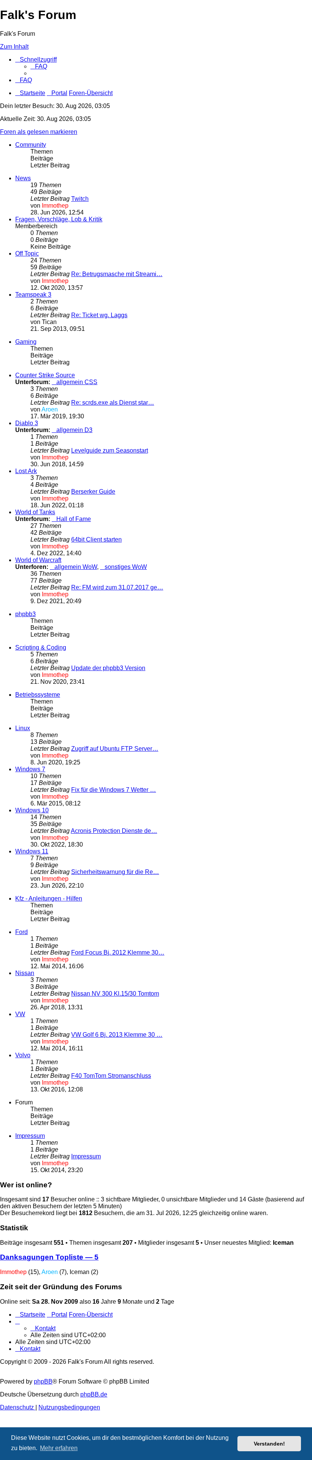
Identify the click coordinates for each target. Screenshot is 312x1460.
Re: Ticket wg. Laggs (99, 315)
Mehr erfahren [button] (59, 1448)
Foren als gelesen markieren (38, 132)
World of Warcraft (38, 560)
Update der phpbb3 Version (108, 668)
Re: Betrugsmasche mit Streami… (116, 274)
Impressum (30, 1136)
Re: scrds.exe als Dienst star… (112, 402)
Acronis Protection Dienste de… (114, 831)
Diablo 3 (26, 423)
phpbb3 (25, 614)
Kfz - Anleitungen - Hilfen (48, 898)
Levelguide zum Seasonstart (109, 450)
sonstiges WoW (126, 567)
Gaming (26, 341)
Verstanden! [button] (269, 1444)
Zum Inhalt (14, 46)
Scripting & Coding (40, 647)
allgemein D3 (74, 430)
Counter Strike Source (45, 375)
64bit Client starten (96, 539)
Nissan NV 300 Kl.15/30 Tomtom (115, 993)
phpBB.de (93, 1394)
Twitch (80, 198)
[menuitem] (38, 66)
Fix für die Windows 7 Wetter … (113, 789)
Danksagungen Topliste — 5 (49, 1257)
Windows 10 (32, 810)
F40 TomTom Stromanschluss (111, 1075)
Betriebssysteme (37, 694)
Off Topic (27, 253)
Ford (21, 932)
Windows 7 (30, 769)
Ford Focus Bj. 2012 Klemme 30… (117, 952)
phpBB (43, 1381)
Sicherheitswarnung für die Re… (115, 872)
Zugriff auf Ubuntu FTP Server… (114, 748)
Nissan (24, 973)
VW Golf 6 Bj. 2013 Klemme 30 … (116, 1034)
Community (30, 144)
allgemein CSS (76, 382)
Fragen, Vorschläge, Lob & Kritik (58, 219)
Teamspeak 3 (33, 294)
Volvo (22, 1055)
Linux (22, 728)
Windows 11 (31, 851)
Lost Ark (26, 471)
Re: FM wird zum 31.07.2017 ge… (117, 587)
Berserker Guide (93, 491)
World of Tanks (35, 512)
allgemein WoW (75, 567)
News (23, 178)
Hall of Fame (73, 519)
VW (20, 1014)
